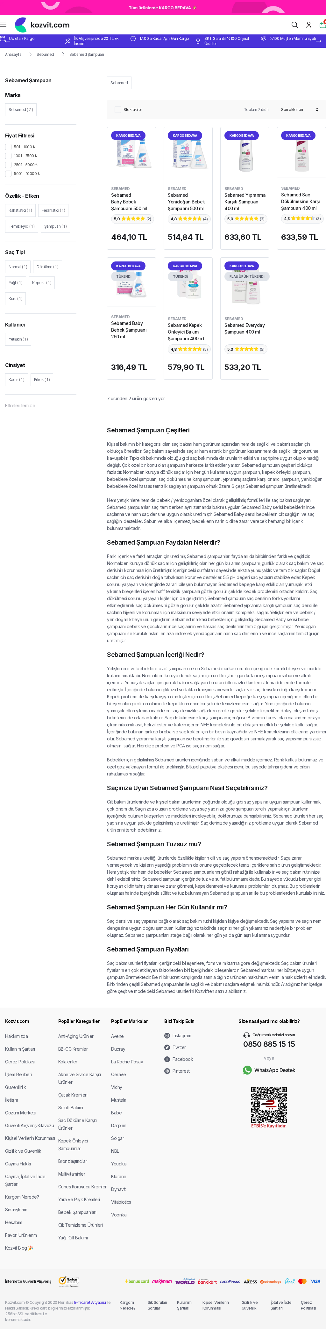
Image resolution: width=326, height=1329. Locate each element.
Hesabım (13, 1222)
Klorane (118, 1176)
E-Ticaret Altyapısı (90, 1302)
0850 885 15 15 (269, 1044)
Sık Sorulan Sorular (157, 1305)
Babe (116, 1112)
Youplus (119, 1163)
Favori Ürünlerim (21, 1235)
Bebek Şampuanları (77, 1212)
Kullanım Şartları (20, 1049)
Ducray (118, 1049)
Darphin (118, 1125)
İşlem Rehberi (18, 1074)
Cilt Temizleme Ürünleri (80, 1225)
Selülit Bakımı (70, 1107)
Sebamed (45, 54)
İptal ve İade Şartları (281, 1305)
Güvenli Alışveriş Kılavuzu (29, 1125)
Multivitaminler (71, 1174)
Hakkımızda (16, 1036)
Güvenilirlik (15, 1087)
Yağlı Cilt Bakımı (73, 1237)
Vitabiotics (121, 1202)
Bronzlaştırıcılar (72, 1161)
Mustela (118, 1100)
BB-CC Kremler (73, 1049)
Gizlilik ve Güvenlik (23, 1151)
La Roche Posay (127, 1061)
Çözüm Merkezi (20, 1112)
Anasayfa (13, 54)
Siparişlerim (16, 1209)
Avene (117, 1036)
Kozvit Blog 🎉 (19, 1248)
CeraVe (118, 1074)
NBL (115, 1151)
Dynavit (118, 1189)
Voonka (118, 1214)
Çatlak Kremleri (73, 1095)
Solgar (117, 1138)
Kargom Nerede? (22, 1197)
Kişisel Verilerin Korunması (30, 1138)
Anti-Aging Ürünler (76, 1036)
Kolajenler (67, 1061)
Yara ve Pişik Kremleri (79, 1199)
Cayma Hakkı (18, 1163)
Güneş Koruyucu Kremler (82, 1186)
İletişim (11, 1100)
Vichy (116, 1087)
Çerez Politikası (20, 1061)
